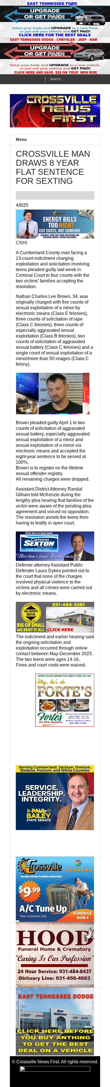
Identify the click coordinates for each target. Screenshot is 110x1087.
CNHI (21, 242)
